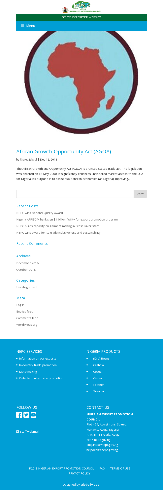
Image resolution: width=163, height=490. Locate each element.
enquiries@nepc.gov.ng (102, 445)
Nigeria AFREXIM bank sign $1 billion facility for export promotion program (67, 219)
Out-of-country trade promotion (41, 378)
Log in (20, 305)
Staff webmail (29, 431)
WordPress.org (26, 324)
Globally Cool (90, 484)
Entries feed (24, 311)
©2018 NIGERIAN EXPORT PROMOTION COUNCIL (61, 468)
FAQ (102, 468)
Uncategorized (26, 287)
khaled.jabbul (28, 159)
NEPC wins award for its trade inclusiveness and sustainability (58, 232)
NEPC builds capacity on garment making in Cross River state (58, 226)
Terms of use (120, 468)
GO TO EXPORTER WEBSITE (82, 17)
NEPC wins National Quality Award (39, 213)
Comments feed (27, 318)
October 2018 (26, 269)
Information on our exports (37, 358)
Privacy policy (79, 473)
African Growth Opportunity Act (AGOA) (63, 151)
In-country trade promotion (38, 365)
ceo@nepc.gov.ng (98, 440)
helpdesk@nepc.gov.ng (102, 450)
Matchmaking (28, 371)
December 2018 (27, 263)
